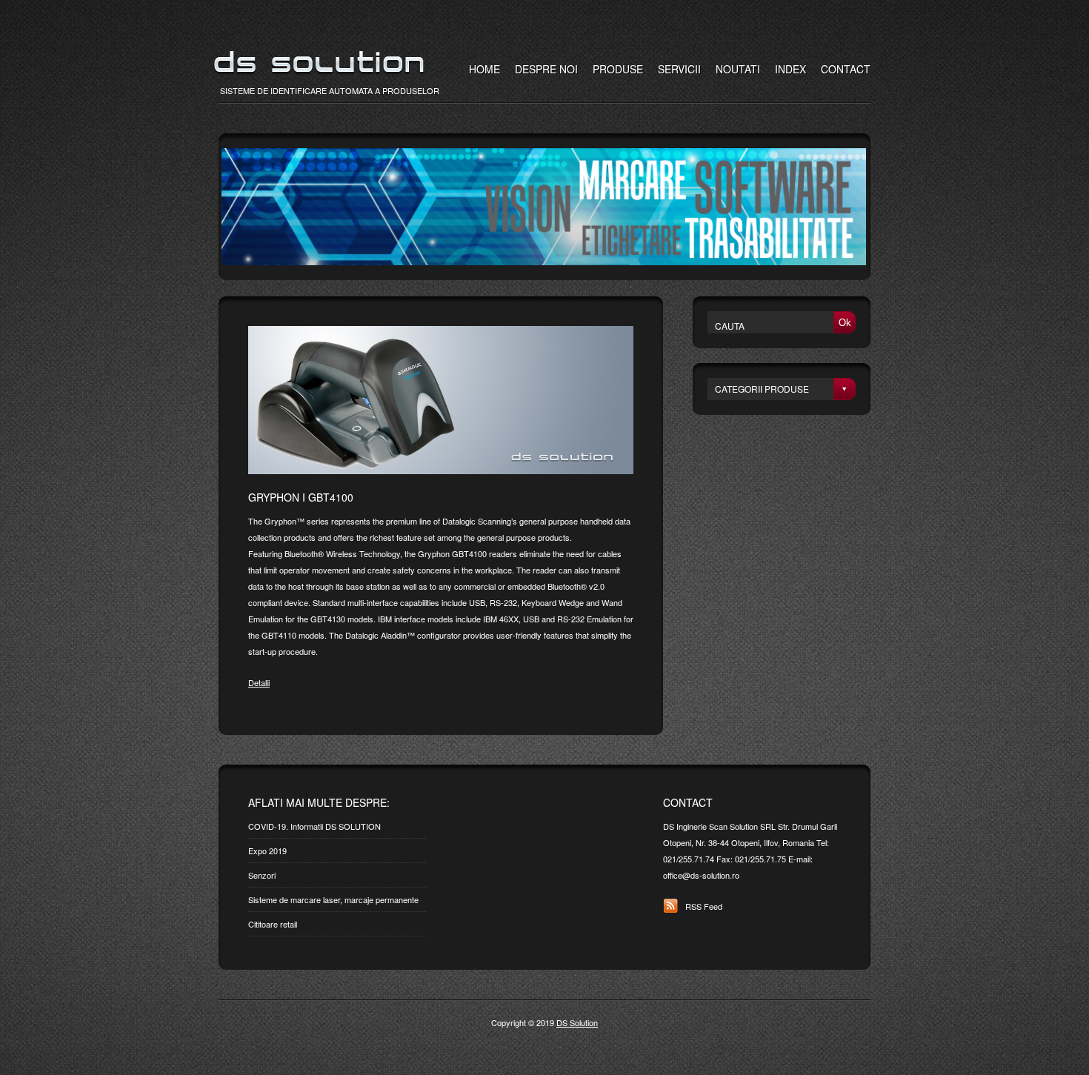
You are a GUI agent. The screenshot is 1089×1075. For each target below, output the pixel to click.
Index (790, 69)
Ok (845, 322)
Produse (618, 69)
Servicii (679, 69)
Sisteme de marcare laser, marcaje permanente (333, 899)
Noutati (738, 69)
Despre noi (546, 69)
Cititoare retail (272, 924)
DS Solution (577, 1022)
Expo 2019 (267, 850)
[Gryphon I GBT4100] (440, 470)
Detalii (259, 682)
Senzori (262, 875)
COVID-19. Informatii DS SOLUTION (314, 826)
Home (484, 69)
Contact (845, 69)
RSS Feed (703, 906)
